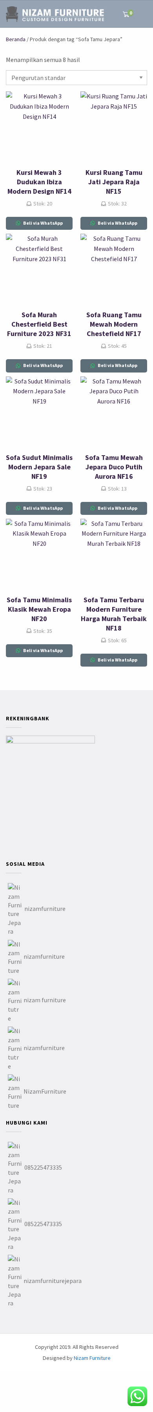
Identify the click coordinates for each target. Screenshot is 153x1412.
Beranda (16, 39)
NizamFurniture (45, 1091)
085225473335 (43, 1167)
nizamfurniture (45, 908)
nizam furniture (45, 1000)
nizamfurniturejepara (53, 1281)
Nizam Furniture (92, 1357)
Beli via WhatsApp (42, 223)
